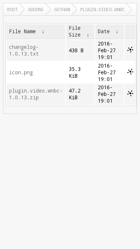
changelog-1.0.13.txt (24, 50)
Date (104, 31)
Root (12, 9)
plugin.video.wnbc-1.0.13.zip (36, 94)
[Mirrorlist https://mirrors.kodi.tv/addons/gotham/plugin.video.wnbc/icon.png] (130, 72)
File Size (75, 31)
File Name (22, 31)
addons (36, 9)
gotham (62, 9)
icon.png (21, 72)
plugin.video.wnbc (102, 9)
